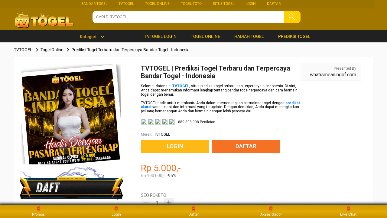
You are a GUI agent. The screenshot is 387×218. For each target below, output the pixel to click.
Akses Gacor (271, 214)
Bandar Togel (94, 4)
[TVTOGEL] (71, 124)
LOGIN (251, 4)
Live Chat (348, 214)
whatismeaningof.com (333, 75)
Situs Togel (223, 4)
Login (116, 214)
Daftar (193, 214)
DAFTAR (274, 4)
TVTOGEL (126, 4)
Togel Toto (191, 4)
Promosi (39, 214)
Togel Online (157, 4)
